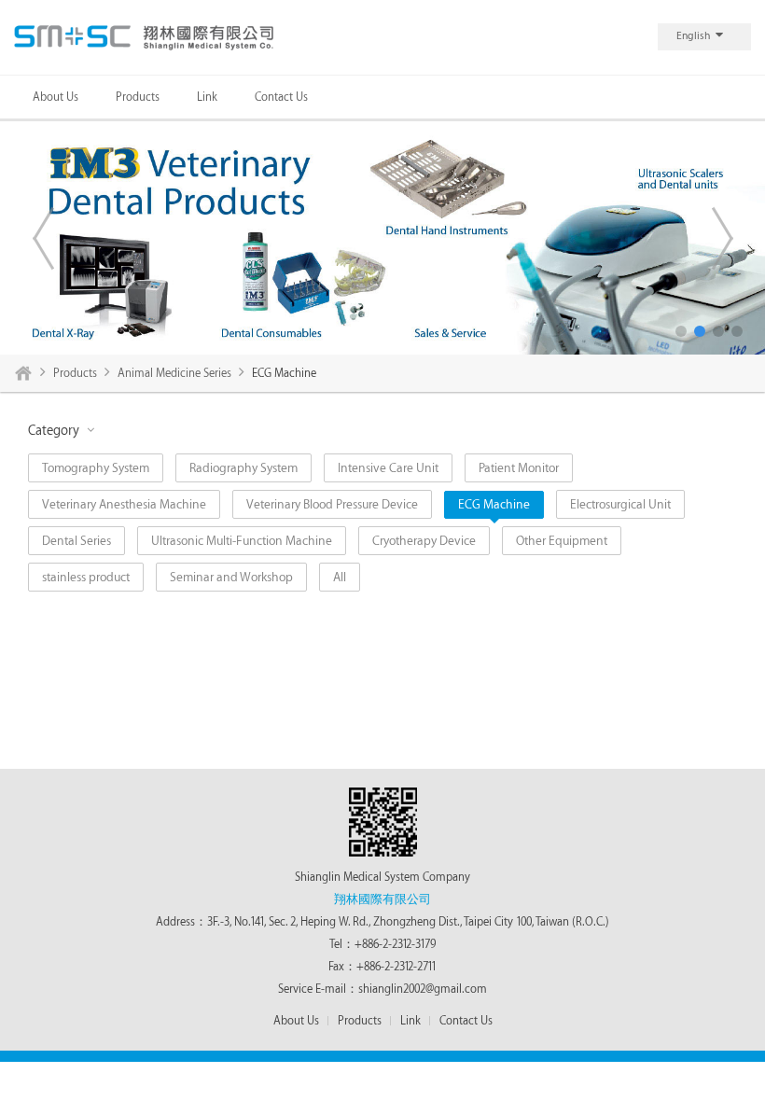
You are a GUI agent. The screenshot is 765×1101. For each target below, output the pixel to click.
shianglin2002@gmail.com (422, 989)
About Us (55, 97)
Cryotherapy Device (424, 541)
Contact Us (281, 97)
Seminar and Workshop (231, 577)
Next (722, 238)
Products (138, 97)
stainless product (86, 577)
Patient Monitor (519, 468)
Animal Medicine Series (174, 373)
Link (207, 97)
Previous (43, 238)
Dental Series (76, 541)
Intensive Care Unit (388, 468)
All (339, 577)
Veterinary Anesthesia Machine (124, 504)
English (693, 36)
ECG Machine (494, 504)
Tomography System (95, 468)
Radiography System (243, 468)
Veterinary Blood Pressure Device (332, 504)
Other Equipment (561, 541)
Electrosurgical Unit (620, 504)
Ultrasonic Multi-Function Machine (241, 541)
